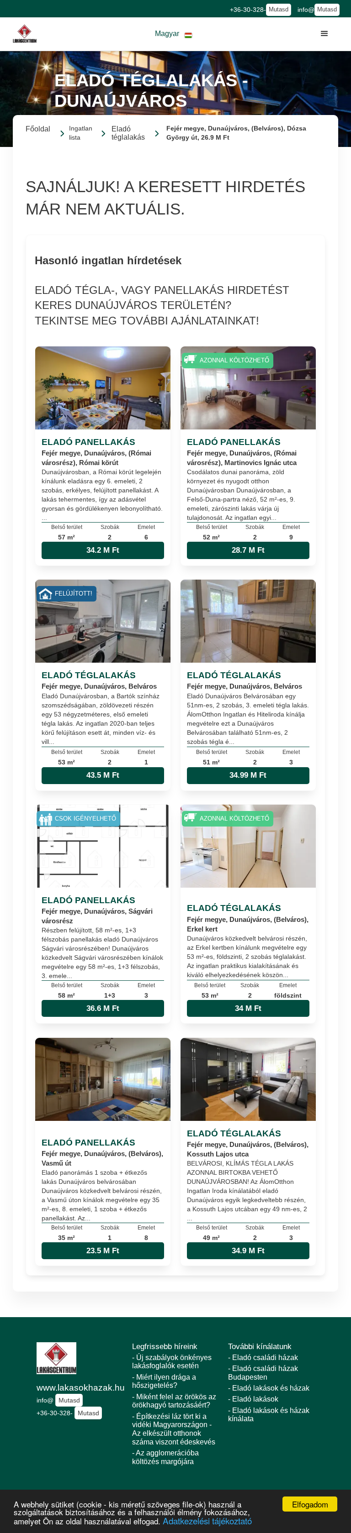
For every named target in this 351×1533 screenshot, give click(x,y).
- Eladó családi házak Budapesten (263, 1373)
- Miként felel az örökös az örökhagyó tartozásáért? (174, 1401)
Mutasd (278, 9)
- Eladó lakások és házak (268, 1388)
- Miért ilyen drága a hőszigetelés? (164, 1381)
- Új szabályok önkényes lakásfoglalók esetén (172, 1362)
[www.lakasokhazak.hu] (25, 33)
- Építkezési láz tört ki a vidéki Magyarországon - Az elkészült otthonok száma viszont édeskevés (173, 1429)
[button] (173, 34)
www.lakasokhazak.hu (80, 1387)
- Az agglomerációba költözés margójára (165, 1457)
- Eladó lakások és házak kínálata (268, 1415)
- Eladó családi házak (263, 1357)
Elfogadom (310, 1504)
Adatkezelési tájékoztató (207, 1520)
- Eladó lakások (253, 1399)
